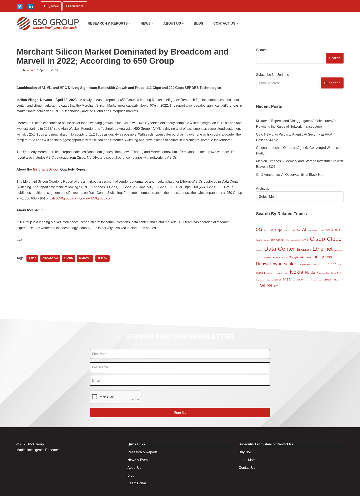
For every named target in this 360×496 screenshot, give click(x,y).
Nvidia (310, 273)
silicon (103, 258)
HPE (309, 257)
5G (259, 229)
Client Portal (137, 483)
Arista (329, 230)
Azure (266, 240)
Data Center (279, 249)
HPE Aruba (322, 257)
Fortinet (276, 257)
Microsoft (278, 273)
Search (261, 50)
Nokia (296, 272)
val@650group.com (64, 198)
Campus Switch (293, 240)
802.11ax (296, 230)
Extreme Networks (259, 257)
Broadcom (50, 258)
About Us (134, 467)
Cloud (68, 258)
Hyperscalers (305, 264)
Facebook (267, 258)
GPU (302, 257)
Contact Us (247, 467)
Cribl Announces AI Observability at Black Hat (289, 174)
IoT (320, 264)
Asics (32, 258)
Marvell (85, 258)
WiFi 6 (257, 286)
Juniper (330, 264)
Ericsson (304, 250)
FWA (284, 257)
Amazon (322, 230)
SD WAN (307, 280)
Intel (315, 264)
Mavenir (269, 273)
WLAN (266, 285)
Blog (131, 475)
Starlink (327, 280)
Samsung (276, 280)
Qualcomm (260, 280)
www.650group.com (97, 198)
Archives (262, 188)
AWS (259, 240)
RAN (268, 280)
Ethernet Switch (338, 250)
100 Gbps (275, 230)
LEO (339, 264)
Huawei (263, 263)
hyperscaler (284, 263)
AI (304, 229)
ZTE (276, 286)
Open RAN (336, 273)
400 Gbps (287, 230)
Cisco (317, 238)
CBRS (305, 240)
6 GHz (266, 230)
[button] (129, 23)
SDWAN (300, 280)
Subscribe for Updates (272, 74)
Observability (323, 273)
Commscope (259, 250)
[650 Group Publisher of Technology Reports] (47, 23)
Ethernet (322, 249)
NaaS (286, 273)
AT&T (337, 230)
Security (313, 280)
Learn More (75, 6)
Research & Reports (143, 452)
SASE (286, 279)
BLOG (198, 23)
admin (31, 70)
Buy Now (51, 6)
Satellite (293, 280)
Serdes (320, 280)
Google (293, 257)
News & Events (139, 460)
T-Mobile (336, 280)
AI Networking (313, 230)
